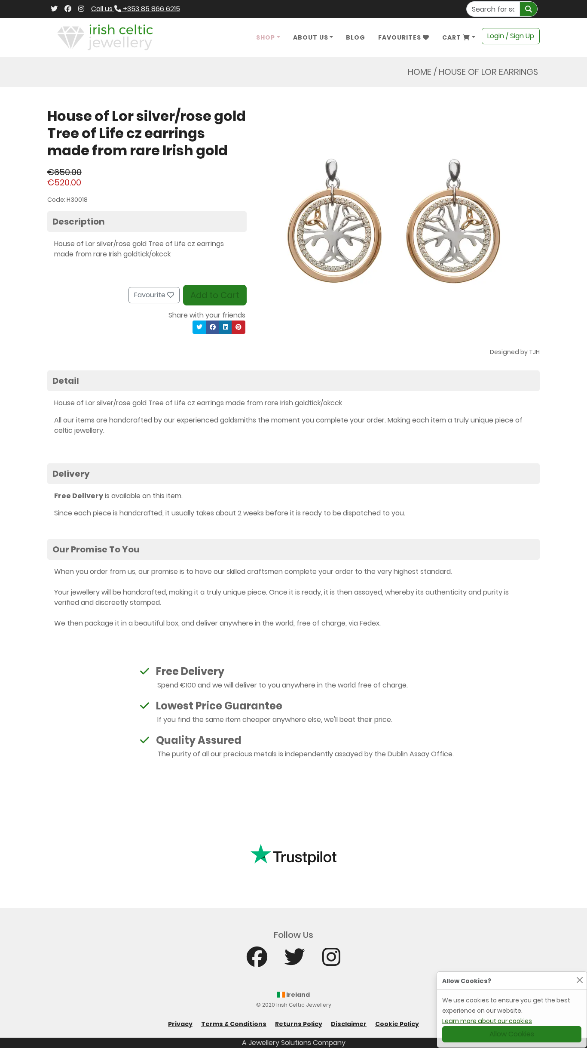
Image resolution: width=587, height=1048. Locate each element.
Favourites (400, 37)
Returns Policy (298, 1024)
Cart (452, 37)
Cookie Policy (397, 1024)
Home (419, 72)
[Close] (579, 979)
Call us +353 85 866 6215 (135, 9)
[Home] (105, 37)
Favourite (150, 295)
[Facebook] (68, 9)
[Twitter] (54, 9)
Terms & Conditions (233, 1024)
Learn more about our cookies (487, 1021)
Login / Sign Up (510, 36)
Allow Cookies (511, 1034)
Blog (355, 37)
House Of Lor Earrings (488, 72)
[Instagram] (81, 9)
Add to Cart (214, 295)
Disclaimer (349, 1024)
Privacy (180, 1024)
